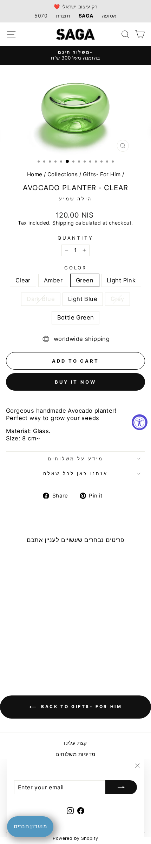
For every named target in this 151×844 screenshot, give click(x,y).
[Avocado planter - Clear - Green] (28, 648)
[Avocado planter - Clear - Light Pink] (36, 648)
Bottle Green (75, 317)
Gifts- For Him (102, 174)
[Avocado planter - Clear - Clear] (12, 648)
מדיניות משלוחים (75, 754)
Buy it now (75, 382)
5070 (40, 16)
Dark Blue (41, 298)
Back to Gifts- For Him (80, 706)
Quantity (75, 238)
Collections (62, 174)
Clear (23, 280)
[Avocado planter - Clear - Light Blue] (52, 648)
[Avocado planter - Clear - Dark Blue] (44, 648)
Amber (53, 280)
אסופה (109, 16)
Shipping (63, 223)
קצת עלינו (75, 743)
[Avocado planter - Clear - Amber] (20, 648)
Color (75, 267)
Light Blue (82, 298)
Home (34, 174)
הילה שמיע (75, 198)
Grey (117, 298)
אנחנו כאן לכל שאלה (75, 473)
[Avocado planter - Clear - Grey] (28, 654)
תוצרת (63, 16)
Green (84, 280)
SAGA (86, 16)
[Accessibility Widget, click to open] (139, 422)
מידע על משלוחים (76, 458)
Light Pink (121, 280)
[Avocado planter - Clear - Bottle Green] (36, 654)
